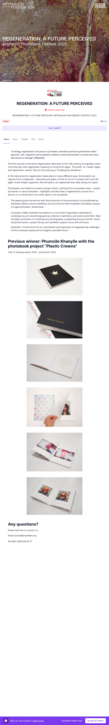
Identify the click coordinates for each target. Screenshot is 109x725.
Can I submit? (54, 128)
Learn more (38, 720)
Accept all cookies (95, 721)
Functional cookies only (72, 721)
